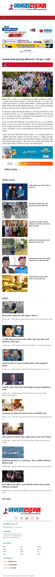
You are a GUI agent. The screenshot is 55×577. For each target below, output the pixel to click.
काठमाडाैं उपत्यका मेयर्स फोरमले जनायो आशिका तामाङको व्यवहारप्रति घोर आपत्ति (26, 389)
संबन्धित (5, 299)
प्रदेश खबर (39, 549)
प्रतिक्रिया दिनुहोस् (10, 170)
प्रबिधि (21, 549)
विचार (21, 547)
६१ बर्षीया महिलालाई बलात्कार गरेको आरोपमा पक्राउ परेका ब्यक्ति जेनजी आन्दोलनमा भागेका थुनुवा (25, 341)
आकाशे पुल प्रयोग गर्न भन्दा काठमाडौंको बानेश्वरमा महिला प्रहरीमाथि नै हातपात (25, 365)
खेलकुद (21, 554)
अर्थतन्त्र (21, 552)
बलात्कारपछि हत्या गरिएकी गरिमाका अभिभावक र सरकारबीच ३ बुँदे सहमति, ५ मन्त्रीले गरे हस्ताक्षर (40, 224)
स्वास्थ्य (4, 552)
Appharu (32, 576)
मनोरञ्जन (38, 554)
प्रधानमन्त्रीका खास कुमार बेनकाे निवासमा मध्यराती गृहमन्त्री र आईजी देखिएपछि (40, 259)
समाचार (4, 549)
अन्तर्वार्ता (39, 547)
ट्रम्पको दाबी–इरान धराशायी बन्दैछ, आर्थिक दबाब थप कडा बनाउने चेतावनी (26, 437)
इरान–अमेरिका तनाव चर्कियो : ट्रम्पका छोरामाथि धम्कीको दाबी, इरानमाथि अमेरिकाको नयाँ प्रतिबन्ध (26, 486)
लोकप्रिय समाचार (8, 180)
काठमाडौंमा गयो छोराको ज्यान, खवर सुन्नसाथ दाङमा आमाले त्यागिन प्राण (38, 204)
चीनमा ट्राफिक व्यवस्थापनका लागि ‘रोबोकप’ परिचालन (19, 315)
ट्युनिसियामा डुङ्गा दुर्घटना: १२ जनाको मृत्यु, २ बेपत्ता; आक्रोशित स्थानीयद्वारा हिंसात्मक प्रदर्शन (26, 462)
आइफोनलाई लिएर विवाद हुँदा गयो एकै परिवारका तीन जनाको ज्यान (39, 241)
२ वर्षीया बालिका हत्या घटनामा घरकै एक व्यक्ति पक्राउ (39, 186)
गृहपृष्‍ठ (4, 547)
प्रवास (38, 552)
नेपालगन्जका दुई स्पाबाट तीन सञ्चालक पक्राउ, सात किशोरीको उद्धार (24, 413)
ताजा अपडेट (6, 499)
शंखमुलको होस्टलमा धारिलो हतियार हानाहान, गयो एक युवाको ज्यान (38, 278)
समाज (4, 554)
